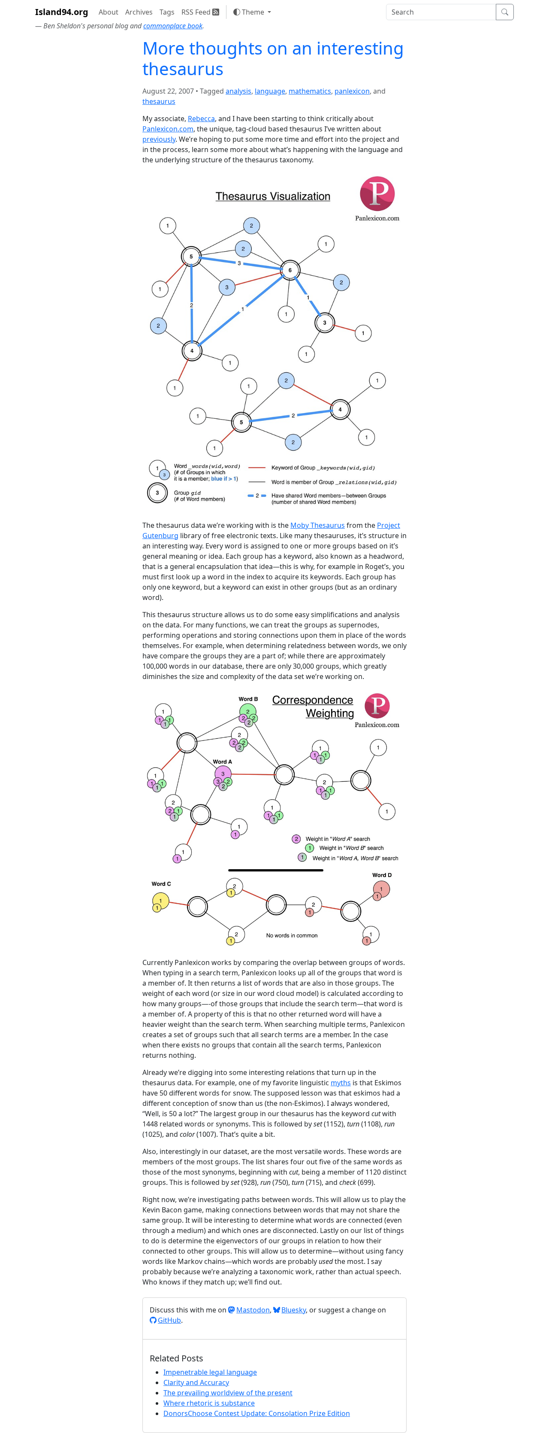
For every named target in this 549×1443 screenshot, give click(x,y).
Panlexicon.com (167, 129)
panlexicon (352, 91)
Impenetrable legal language (210, 1372)
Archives (139, 12)
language (270, 91)
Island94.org (61, 12)
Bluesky (293, 1310)
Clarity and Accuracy (196, 1382)
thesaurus (158, 101)
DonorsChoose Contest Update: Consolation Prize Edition (256, 1413)
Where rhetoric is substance (209, 1403)
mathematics (310, 91)
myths (341, 1082)
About (108, 12)
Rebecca (201, 118)
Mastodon (253, 1310)
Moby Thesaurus (317, 525)
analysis (238, 91)
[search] (441, 12)
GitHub (169, 1320)
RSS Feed (196, 12)
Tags (167, 12)
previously (158, 139)
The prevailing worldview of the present (228, 1392)
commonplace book (172, 25)
